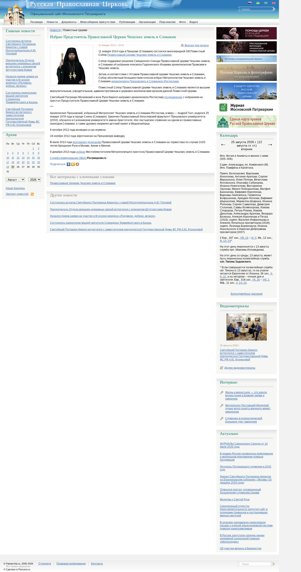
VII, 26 (256, 279)
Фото (182, 22)
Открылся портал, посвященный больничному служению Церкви (240, 491)
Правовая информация (71, 563)
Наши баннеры (15, 188)
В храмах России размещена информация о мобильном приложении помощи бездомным (246, 457)
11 (13, 157)
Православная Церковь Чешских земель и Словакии (82, 183)
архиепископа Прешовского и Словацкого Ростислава (145, 81)
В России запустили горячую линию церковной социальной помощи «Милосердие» (242, 538)
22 (33, 162)
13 (23, 157)
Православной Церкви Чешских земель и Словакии (139, 54)
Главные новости (20, 31)
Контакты (97, 563)
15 (33, 157)
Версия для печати (197, 45)
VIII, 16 (244, 237)
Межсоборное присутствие (97, 22)
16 (38, 157)
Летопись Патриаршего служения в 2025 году (245, 468)
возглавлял (80, 142)
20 (23, 162)
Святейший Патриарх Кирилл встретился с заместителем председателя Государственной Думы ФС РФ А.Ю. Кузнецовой (244, 354)
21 (28, 162)
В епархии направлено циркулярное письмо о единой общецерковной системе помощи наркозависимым (246, 525)
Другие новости (63, 195)
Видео (194, 22)
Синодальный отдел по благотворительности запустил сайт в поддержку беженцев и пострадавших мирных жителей (244, 511)
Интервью (228, 382)
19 (18, 162)
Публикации (127, 22)
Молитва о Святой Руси (235, 499)
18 (12, 162)
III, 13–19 (225, 240)
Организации (147, 22)
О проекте (44, 563)
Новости (52, 22)
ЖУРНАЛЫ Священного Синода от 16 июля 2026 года (244, 445)
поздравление (173, 97)
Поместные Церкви (75, 30)
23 (38, 162)
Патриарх (36, 22)
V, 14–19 (241, 282)
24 (7, 167)
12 (18, 157)
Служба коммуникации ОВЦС (68, 158)
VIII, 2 (266, 279)
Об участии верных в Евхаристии (240, 548)
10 (7, 157)
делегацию (94, 142)
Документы (68, 22)
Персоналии (167, 22)
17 (7, 162)
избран (80, 151)
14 (28, 157)
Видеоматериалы (234, 306)
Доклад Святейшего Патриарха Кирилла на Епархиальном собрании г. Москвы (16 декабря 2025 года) (246, 479)
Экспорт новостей (17, 194)
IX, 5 (253, 237)
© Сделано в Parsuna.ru (17, 569)
